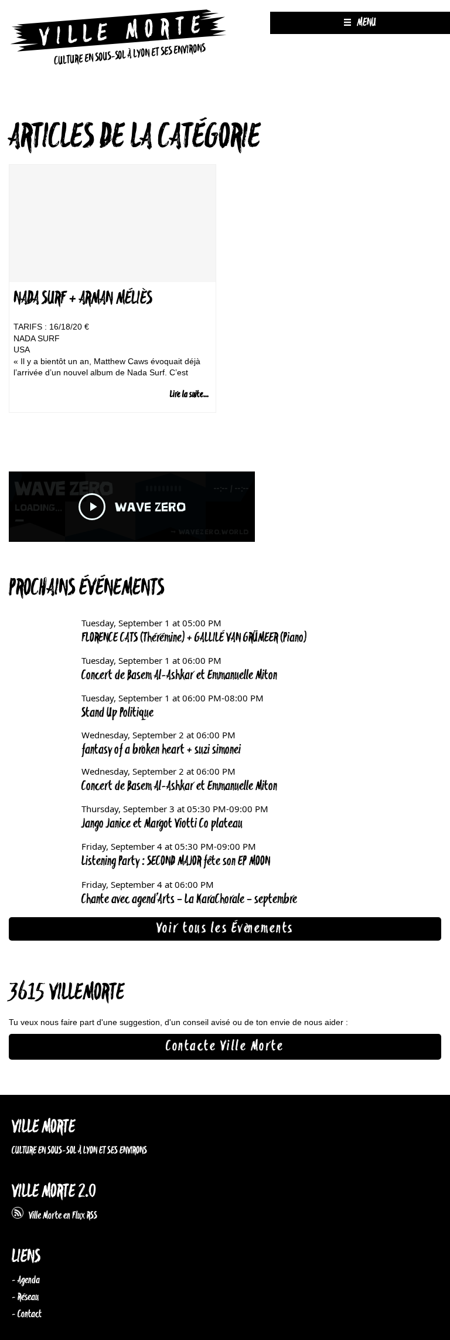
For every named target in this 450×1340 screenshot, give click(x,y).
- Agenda (26, 1280)
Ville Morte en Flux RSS (60, 1215)
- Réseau (25, 1297)
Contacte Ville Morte (225, 1046)
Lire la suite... (189, 394)
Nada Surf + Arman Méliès (82, 298)
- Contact (27, 1314)
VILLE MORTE (43, 1127)
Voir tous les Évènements (225, 928)
